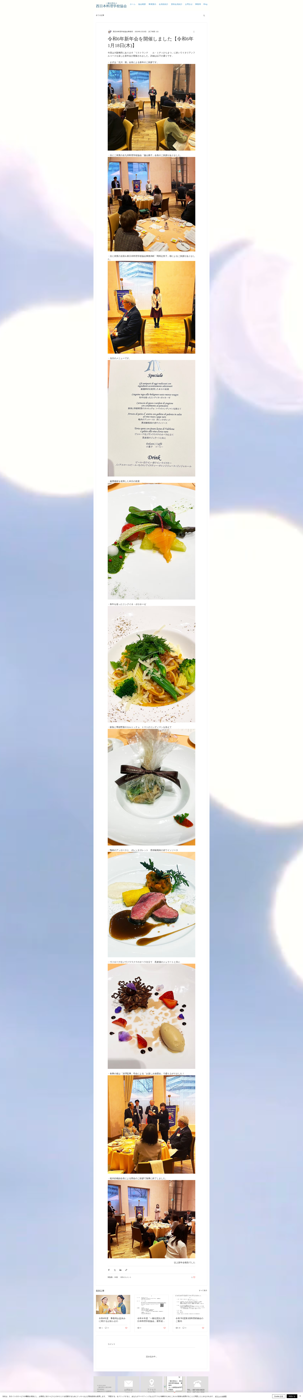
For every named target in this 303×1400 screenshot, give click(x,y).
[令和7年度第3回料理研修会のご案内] (190, 1304)
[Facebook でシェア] (109, 1270)
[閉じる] (300, 1396)
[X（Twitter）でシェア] (115, 1270)
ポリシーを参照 (221, 1396)
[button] (204, 15)
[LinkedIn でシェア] (120, 1270)
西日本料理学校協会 (111, 6)
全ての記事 (100, 15)
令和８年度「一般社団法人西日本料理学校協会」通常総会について (151, 1320)
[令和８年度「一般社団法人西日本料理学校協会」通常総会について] (151, 1304)
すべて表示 (203, 1290)
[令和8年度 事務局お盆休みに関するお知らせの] (113, 1304)
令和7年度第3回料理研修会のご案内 (189, 1319)
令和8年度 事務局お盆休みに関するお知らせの (112, 1319)
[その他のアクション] (193, 31)
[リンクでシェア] (126, 1270)
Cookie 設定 (278, 1396)
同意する (292, 1396)
